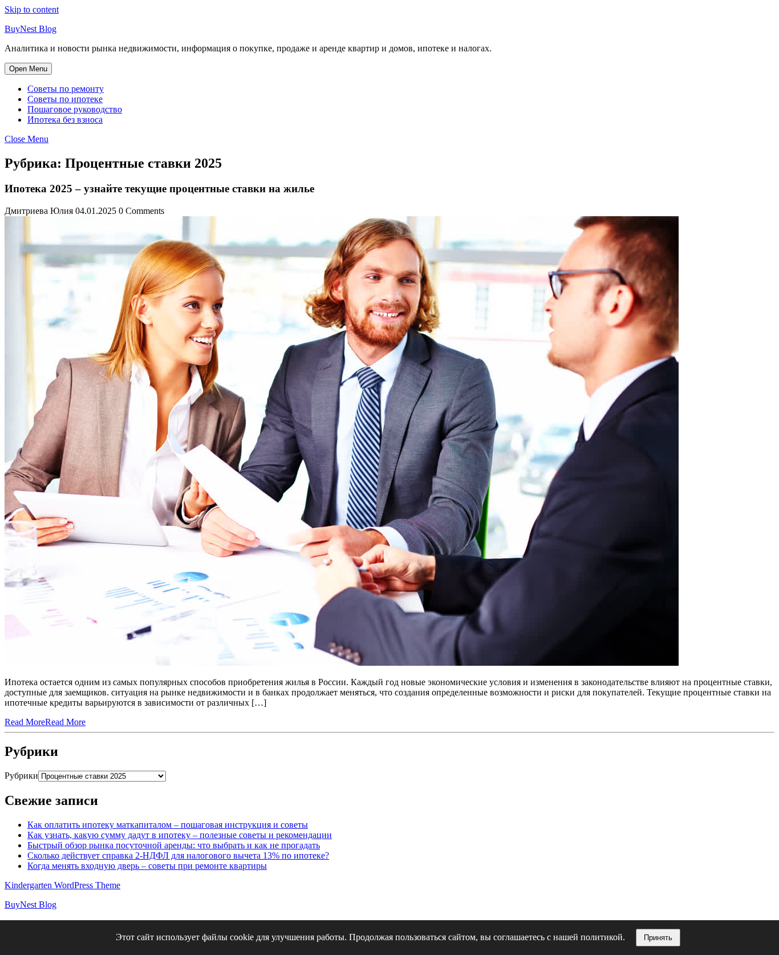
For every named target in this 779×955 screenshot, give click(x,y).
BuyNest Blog (30, 29)
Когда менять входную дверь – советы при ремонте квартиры (147, 866)
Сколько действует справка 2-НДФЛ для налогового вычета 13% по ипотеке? (178, 855)
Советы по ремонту (65, 89)
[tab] (28, 69)
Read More (45, 722)
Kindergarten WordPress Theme (62, 885)
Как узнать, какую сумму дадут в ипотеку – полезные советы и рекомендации (179, 835)
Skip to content (32, 9)
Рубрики (21, 775)
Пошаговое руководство (74, 109)
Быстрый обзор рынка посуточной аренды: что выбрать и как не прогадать (173, 845)
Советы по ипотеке (65, 99)
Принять (658, 937)
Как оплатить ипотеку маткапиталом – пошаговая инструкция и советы (167, 824)
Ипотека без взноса (65, 119)
